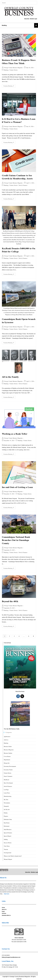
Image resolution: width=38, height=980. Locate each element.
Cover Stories (7, 756)
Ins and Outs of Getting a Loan (17, 487)
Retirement (6, 826)
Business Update (8, 753)
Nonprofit (6, 806)
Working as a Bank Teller (14, 433)
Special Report (7, 836)
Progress (6, 816)
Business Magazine (9, 750)
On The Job (7, 809)
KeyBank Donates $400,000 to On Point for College (18, 250)
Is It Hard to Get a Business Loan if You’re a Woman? (18, 120)
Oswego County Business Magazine (13, 67)
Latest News (7, 793)
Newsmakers (7, 803)
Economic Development (10, 766)
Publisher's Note (8, 819)
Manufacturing (7, 796)
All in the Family (10, 376)
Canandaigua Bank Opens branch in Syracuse (18, 320)
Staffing (6, 839)
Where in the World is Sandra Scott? (13, 856)
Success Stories (7, 843)
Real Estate (7, 823)
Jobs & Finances (23, 185)
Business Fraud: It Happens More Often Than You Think (19, 61)
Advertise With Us (6, 915)
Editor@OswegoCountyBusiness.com (11, 957)
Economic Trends (8, 770)
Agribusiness (7, 736)
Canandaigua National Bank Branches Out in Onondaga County (16, 540)
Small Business (7, 829)
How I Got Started (8, 783)
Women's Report (8, 859)
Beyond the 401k (10, 601)
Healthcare (6, 779)
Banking (6, 70)
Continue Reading (10, 85)
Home (3, 907)
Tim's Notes (7, 846)
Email (3, 911)
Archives (6, 740)
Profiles (6, 813)
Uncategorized (7, 852)
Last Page (6, 789)
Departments (7, 759)
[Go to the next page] (33, 636)
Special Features (8, 833)
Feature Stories (14, 70)
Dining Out (7, 763)
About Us (4, 909)
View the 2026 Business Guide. (12, 729)
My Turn (6, 799)
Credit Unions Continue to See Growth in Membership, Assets (17, 177)
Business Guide (8, 746)
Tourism (6, 849)
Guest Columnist (8, 776)
